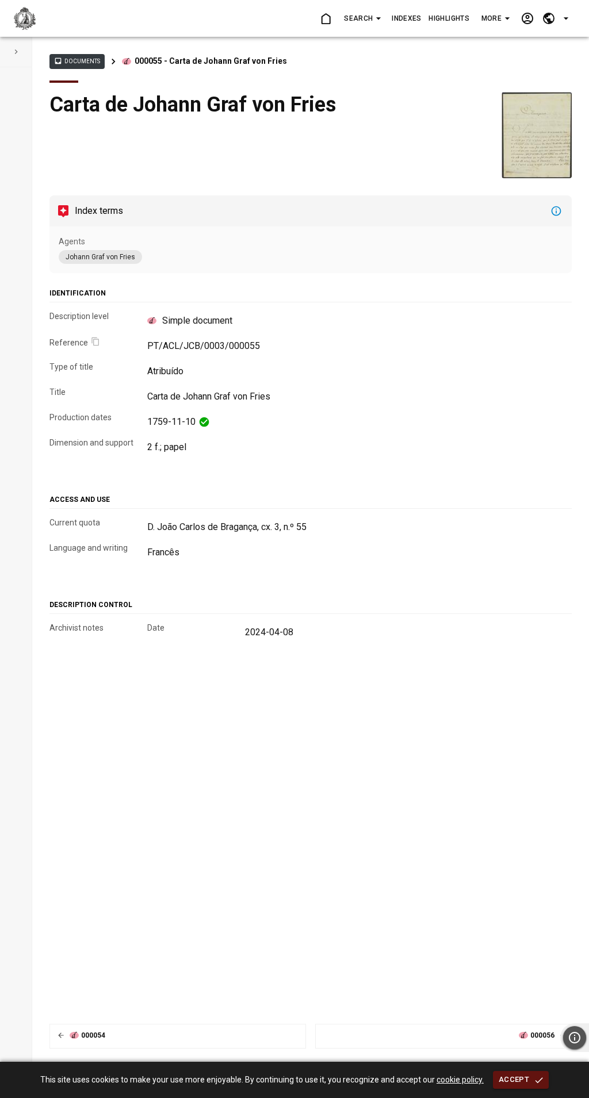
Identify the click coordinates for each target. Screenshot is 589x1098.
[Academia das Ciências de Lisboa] (25, 18)
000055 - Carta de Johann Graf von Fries (211, 61)
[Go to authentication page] (527, 18)
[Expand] (16, 52)
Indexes (406, 18)
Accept (514, 1079)
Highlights (449, 18)
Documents (77, 61)
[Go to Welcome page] (325, 18)
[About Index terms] (556, 211)
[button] (362, 18)
